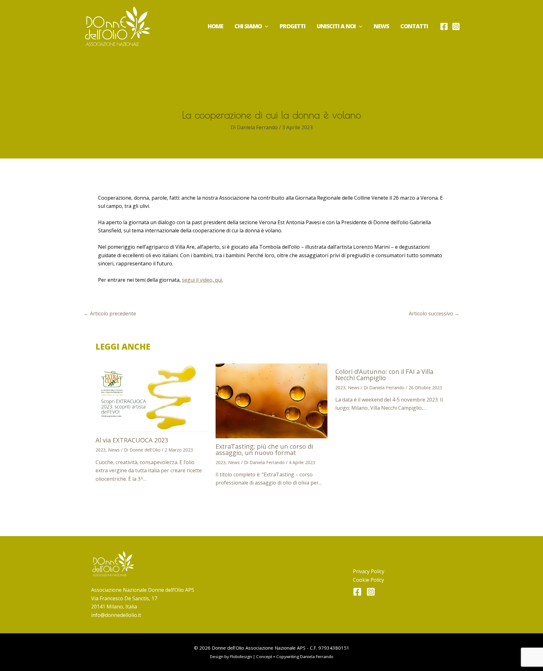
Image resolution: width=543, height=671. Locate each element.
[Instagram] (456, 26)
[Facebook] (444, 26)
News (114, 450)
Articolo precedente (110, 313)
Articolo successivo (434, 313)
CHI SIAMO (248, 26)
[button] (265, 26)
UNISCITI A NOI (336, 26)
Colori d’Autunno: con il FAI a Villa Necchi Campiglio (384, 374)
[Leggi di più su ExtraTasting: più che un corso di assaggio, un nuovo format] (272, 400)
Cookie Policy (368, 579)
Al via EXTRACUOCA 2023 (132, 440)
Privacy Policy (368, 571)
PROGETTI (292, 26)
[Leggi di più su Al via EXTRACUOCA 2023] (152, 397)
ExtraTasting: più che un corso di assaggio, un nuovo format (264, 449)
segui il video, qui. (202, 279)
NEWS (381, 26)
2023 (101, 450)
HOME (215, 26)
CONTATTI (414, 26)
